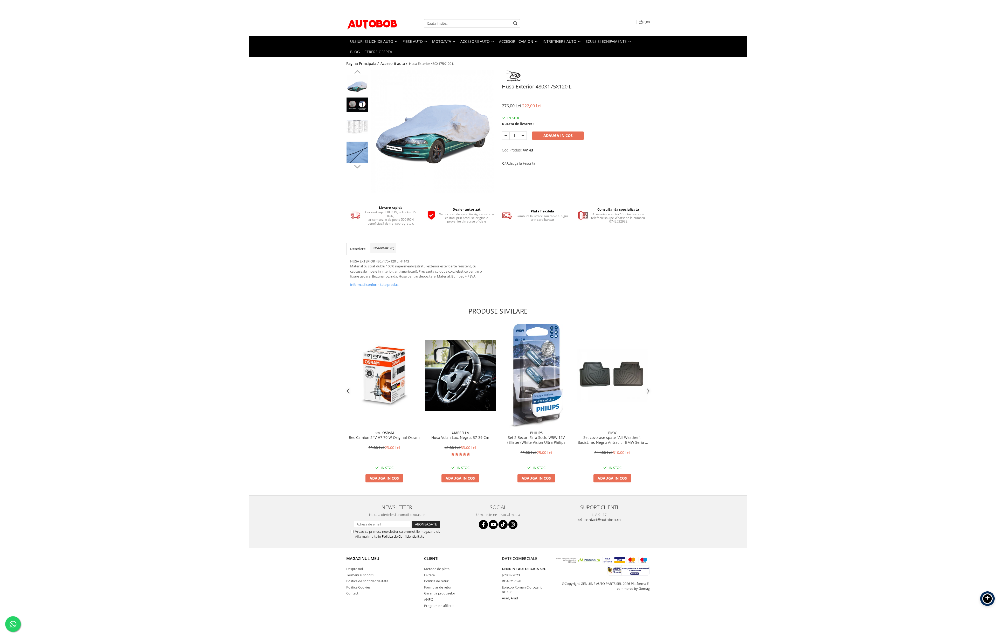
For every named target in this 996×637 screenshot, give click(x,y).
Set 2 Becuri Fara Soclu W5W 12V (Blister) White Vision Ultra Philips (536, 440)
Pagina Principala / (363, 63)
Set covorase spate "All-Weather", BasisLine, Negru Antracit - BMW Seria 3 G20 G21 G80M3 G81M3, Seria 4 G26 (612, 440)
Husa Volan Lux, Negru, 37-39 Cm (460, 437)
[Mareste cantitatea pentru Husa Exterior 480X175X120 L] (523, 135)
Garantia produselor (439, 593)
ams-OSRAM (384, 432)
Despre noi (354, 568)
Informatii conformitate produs (374, 284)
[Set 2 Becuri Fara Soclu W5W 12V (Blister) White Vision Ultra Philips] (536, 376)
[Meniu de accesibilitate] (987, 598)
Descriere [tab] (357, 248)
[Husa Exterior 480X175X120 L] (432, 131)
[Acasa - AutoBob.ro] (372, 23)
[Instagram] (512, 524)
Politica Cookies (358, 587)
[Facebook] (483, 524)
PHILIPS (536, 432)
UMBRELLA (460, 432)
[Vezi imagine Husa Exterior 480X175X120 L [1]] (357, 105)
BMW (612, 432)
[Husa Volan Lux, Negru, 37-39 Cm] (460, 375)
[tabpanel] (432, 131)
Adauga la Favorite (521, 163)
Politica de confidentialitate (367, 581)
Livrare (429, 575)
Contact (352, 593)
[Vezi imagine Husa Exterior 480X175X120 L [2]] (357, 127)
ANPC (428, 599)
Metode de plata (436, 568)
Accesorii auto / (394, 63)
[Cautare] (515, 23)
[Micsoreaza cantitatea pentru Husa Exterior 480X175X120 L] (506, 135)
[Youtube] (493, 524)
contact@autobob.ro (602, 519)
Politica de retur (436, 581)
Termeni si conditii (360, 575)
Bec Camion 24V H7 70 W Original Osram (384, 437)
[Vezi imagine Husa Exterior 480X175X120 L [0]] (357, 86)
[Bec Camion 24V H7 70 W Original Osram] (384, 376)
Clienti (431, 558)
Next (357, 166)
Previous (357, 72)
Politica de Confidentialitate (403, 536)
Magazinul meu (362, 558)
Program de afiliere (438, 605)
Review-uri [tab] (383, 248)
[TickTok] (503, 524)
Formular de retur (438, 587)
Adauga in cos (558, 135)
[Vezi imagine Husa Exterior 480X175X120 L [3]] (357, 152)
